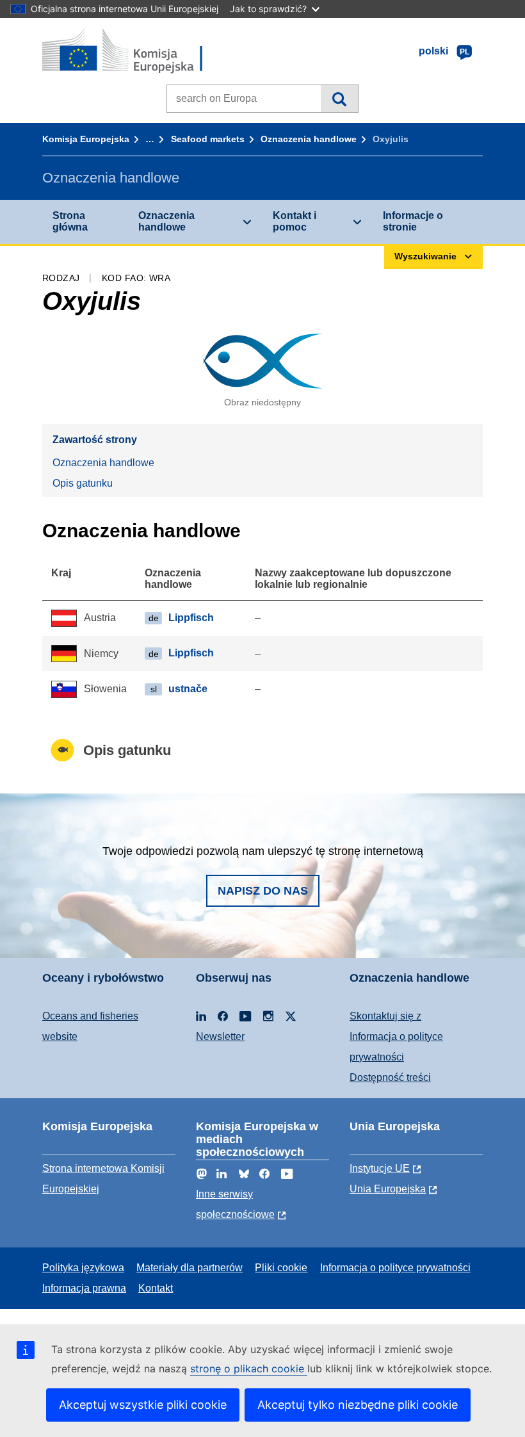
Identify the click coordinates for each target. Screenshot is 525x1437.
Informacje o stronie (413, 221)
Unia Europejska (388, 1188)
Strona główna (70, 221)
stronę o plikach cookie (248, 1368)
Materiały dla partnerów (189, 1267)
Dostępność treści (390, 1077)
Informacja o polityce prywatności (395, 1267)
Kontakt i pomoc (294, 221)
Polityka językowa (83, 1267)
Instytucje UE (380, 1168)
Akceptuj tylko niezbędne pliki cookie (357, 1404)
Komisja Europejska (85, 139)
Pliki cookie (281, 1267)
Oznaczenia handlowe (309, 139)
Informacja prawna (84, 1288)
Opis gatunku (82, 483)
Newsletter (220, 1036)
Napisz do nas (263, 890)
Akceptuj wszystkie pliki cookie (143, 1404)
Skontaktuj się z (385, 1016)
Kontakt (155, 1288)
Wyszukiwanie (339, 98)
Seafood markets (208, 139)
